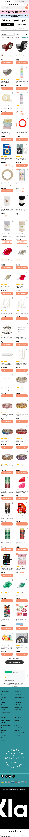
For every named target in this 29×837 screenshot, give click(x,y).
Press (2, 737)
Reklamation (17, 730)
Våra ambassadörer (5, 725)
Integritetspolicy (4, 707)
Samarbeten (4, 732)
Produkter (6, 24)
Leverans (16, 722)
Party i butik (3, 735)
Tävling (2, 727)
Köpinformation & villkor (19, 732)
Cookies (3, 709)
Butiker (21, 28)
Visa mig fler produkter (14, 662)
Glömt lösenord (17, 702)
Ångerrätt (16, 725)
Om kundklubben (18, 694)
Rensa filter (25, 37)
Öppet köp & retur (18, 727)
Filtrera (17, 34)
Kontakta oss (4, 694)
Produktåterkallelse (5, 712)
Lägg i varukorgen (7, 62)
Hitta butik (3, 697)
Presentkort (17, 735)
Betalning (16, 720)
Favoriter (3, 702)
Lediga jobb (3, 730)
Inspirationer (21, 24)
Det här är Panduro (5, 720)
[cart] (26, 4)
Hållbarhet (3, 722)
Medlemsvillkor (17, 704)
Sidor (6, 28)
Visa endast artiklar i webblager (12, 37)
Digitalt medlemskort (19, 697)
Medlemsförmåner (18, 707)
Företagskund (4, 704)
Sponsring (3, 740)
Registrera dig (17, 699)
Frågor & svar (4, 699)
